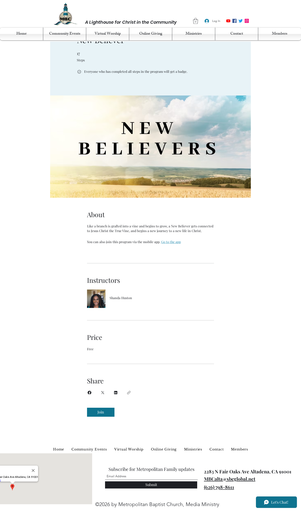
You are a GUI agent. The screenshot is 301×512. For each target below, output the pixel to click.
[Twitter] (241, 21)
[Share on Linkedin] (115, 392)
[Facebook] (234, 21)
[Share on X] (102, 392)
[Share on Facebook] (89, 392)
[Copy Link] (128, 392)
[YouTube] (228, 21)
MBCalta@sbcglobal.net (229, 479)
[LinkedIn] (247, 21)
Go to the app (171, 242)
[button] (195, 21)
